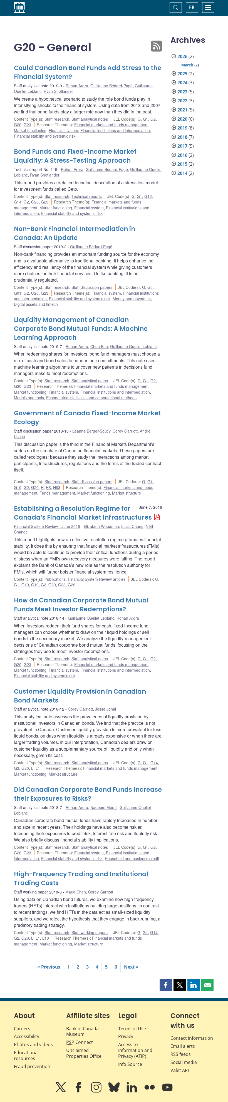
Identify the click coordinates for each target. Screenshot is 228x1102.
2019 (182, 128)
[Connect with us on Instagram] (97, 1091)
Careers (22, 1029)
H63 (56, 487)
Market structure (126, 493)
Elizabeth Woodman (101, 526)
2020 (182, 119)
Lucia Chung (132, 526)
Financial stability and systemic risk (44, 136)
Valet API (179, 1070)
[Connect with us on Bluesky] (114, 1091)
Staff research (56, 119)
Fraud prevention (32, 1066)
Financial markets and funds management (111, 124)
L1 (38, 768)
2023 (182, 92)
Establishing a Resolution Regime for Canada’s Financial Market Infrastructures (83, 513)
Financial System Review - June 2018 (47, 526)
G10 (17, 487)
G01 (17, 293)
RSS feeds (180, 1054)
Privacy (125, 1036)
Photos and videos (33, 1044)
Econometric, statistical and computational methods (91, 397)
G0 (150, 287)
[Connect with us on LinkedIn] (132, 1091)
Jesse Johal (105, 709)
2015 (182, 164)
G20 (17, 124)
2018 (182, 137)
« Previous (48, 967)
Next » (131, 967)
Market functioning (30, 130)
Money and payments (132, 298)
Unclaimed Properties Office (83, 1053)
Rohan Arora (77, 85)
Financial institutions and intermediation (115, 130)
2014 (182, 173)
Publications (55, 579)
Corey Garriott (125, 431)
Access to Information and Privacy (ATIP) (135, 1050)
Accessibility (26, 1036)
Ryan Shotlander (58, 91)
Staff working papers (89, 932)
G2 (153, 119)
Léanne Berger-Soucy (91, 431)
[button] (166, 985)
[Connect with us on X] (61, 1091)
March (187, 65)
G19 (35, 584)
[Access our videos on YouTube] (167, 1091)
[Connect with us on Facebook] (79, 1091)
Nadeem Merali (103, 807)
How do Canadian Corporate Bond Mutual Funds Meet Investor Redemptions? (81, 605)
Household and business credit (132, 858)
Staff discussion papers (91, 287)
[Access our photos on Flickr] (150, 1091)
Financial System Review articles (96, 579)
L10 (45, 938)
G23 (27, 124)
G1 (145, 119)
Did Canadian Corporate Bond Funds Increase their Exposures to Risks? (88, 794)
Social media (183, 1062)
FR (192, 7)
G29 (71, 584)
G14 (17, 202)
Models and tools (29, 397)
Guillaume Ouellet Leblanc (133, 346)
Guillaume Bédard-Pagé (111, 85)
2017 (182, 146)
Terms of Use (132, 1029)
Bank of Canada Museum (82, 1032)
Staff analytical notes (89, 119)
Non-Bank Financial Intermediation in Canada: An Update (74, 233)
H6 (48, 487)
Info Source (130, 1064)
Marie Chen (75, 892)
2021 (182, 110)
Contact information (191, 1038)
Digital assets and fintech (36, 304)
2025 (182, 74)
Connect (79, 1042)
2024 (182, 83)
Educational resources (26, 1055)
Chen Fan (99, 346)
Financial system (63, 130)
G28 (62, 584)
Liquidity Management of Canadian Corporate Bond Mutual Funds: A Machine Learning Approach (81, 329)
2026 (182, 56)
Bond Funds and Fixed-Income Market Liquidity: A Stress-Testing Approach (75, 156)
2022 (182, 101)
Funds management (57, 493)
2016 (182, 155)
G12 (148, 196)
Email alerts (182, 1046)
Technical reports (86, 196)
